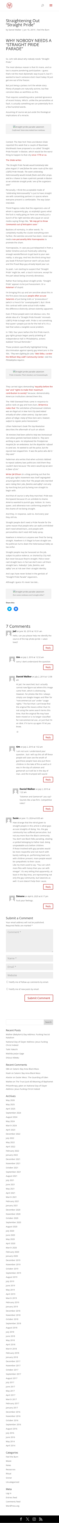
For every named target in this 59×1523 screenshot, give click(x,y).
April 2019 (10, 1294)
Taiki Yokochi (12, 1049)
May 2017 (10, 1391)
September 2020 (13, 1222)
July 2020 (10, 1231)
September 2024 (13, 1112)
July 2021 (10, 1180)
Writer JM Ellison (13, 474)
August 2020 (11, 1226)
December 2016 (13, 1412)
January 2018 (12, 1357)
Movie (8, 1461)
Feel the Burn (43, 29)
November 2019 (13, 1264)
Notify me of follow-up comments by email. (29, 982)
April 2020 (10, 1243)
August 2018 (11, 1327)
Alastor (9, 1077)
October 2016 (12, 1420)
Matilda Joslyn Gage (15, 1053)
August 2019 (11, 1277)
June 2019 (10, 1285)
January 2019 (12, 1306)
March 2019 (11, 1298)
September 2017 (13, 1374)
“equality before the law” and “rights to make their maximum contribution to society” (29, 389)
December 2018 (13, 1311)
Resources (10, 1469)
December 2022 (13, 1134)
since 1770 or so (39, 155)
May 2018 (10, 1340)
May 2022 (10, 1142)
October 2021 (12, 1167)
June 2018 (10, 1336)
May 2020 (10, 1239)
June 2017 (10, 1386)
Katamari (10, 287)
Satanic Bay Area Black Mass (26, 1069)
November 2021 (13, 1163)
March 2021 (11, 1197)
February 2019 (12, 1302)
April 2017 (10, 1395)
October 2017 (12, 1369)
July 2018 (10, 1332)
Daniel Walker (15, 29)
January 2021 (12, 1205)
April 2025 (10, 1108)
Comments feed (13, 1501)
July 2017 (10, 1382)
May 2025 (10, 1104)
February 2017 (12, 1403)
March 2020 (11, 1247)
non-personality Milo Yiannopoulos (28, 239)
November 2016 (13, 1416)
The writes (13, 160)
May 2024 (10, 1121)
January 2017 (12, 1407)
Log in (8, 1493)
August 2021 (11, 1176)
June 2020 (10, 1235)
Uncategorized (12, 1482)
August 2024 (11, 1117)
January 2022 (12, 1155)
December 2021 (13, 1159)
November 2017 (13, 1365)
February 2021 (12, 1201)
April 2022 (10, 1146)
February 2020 (12, 1252)
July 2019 (10, 1281)
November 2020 (13, 1214)
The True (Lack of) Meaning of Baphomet (34, 1081)
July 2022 (10, 1138)
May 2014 (10, 1441)
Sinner (9, 1478)
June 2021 (10, 1184)
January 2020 (12, 1256)
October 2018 (12, 1319)
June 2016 (10, 1437)
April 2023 (10, 1129)
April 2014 (10, 1445)
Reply (48, 647)
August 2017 (11, 1378)
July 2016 (10, 1433)
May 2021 (10, 1188)
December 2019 (13, 1260)
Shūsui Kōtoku (12, 1057)
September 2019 (13, 1273)
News (8, 1465)
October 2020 (12, 1218)
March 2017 (11, 1399)
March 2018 (11, 1348)
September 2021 (13, 1172)
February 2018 (12, 1353)
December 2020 (13, 1209)
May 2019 (10, 1289)
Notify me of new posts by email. (24, 989)
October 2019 (12, 1268)
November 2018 (13, 1315)
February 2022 (12, 1150)
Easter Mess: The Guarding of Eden (32, 1077)
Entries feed (11, 1497)
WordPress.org (12, 1506)
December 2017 (13, 1361)
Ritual (8, 1473)
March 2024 (11, 1125)
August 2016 (11, 1428)
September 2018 (13, 1323)
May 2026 (10, 1100)
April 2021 (10, 1193)
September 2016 (13, 1424)
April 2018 (10, 1344)
